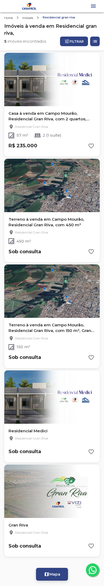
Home (8, 18)
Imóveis (27, 18)
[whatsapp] (92, 570)
